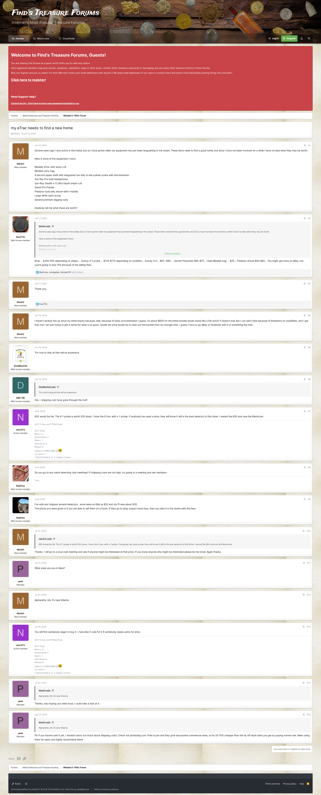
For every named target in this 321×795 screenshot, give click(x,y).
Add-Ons (70, 789)
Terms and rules (272, 783)
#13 (308, 626)
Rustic (18, 783)
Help (301, 783)
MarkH (16, 133)
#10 (308, 531)
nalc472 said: (45, 538)
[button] (27, 38)
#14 (308, 682)
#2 (309, 218)
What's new (43, 38)
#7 (309, 411)
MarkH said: (45, 226)
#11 (308, 563)
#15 (308, 714)
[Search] (309, 38)
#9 (309, 499)
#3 (309, 283)
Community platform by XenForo (37, 789)
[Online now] (20, 361)
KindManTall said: (47, 387)
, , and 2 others (61, 272)
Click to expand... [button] (173, 253)
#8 (309, 467)
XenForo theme (100, 789)
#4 (309, 315)
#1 (309, 145)
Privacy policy (289, 783)
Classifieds (69, 38)
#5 (309, 347)
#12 (308, 594)
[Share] (305, 145)
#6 (309, 379)
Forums (20, 38)
